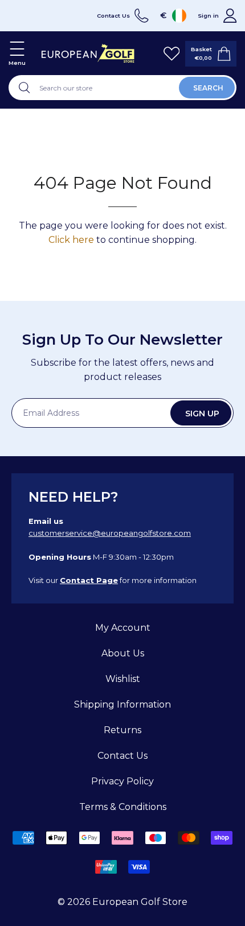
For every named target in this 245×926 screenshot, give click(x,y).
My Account (122, 627)
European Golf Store (139, 901)
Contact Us (122, 755)
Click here (71, 239)
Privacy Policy (122, 781)
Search (208, 88)
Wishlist (122, 678)
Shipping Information (122, 704)
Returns (122, 730)
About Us (122, 653)
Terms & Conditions (122, 806)
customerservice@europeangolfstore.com (109, 533)
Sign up (202, 413)
